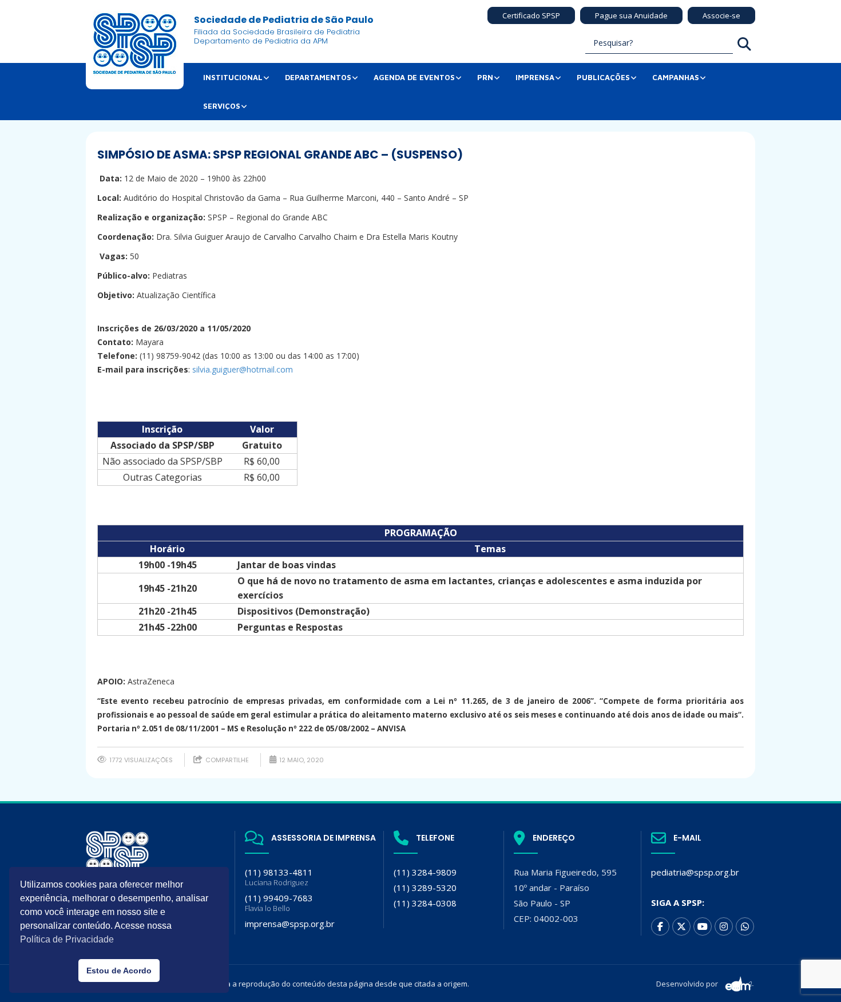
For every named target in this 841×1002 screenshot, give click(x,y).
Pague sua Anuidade (631, 15)
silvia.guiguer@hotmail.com (242, 369)
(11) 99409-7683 (279, 902)
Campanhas (675, 77)
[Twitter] (681, 926)
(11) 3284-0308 (425, 903)
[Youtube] (702, 926)
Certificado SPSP (531, 15)
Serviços (221, 105)
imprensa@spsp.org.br (290, 923)
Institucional (233, 77)
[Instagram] (724, 926)
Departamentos (318, 77)
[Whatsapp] (745, 926)
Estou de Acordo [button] (119, 970)
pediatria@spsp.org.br (695, 872)
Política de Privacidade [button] (67, 939)
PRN (485, 77)
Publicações (603, 77)
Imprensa (534, 77)
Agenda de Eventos (414, 77)
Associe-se (721, 15)
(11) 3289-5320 (425, 887)
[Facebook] (660, 926)
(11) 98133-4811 (279, 877)
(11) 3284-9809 (425, 872)
